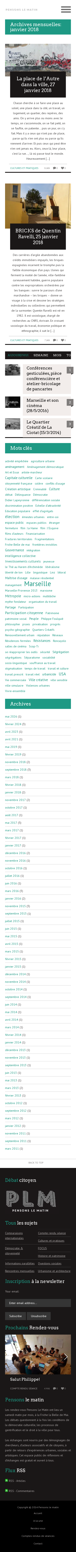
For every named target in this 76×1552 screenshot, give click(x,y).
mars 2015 (12, 951)
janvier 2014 (13, 1042)
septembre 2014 (16, 997)
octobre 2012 (14, 1103)
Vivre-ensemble (15, 691)
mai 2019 (11, 747)
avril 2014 (11, 1020)
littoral (62, 572)
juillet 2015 (12, 921)
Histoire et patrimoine (51, 1256)
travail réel (33, 674)
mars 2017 (12, 830)
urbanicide (49, 674)
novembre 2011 (15, 1133)
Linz (52, 572)
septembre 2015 (16, 913)
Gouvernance (14, 550)
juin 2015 (11, 929)
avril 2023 (11, 732)
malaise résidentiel (42, 578)
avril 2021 (11, 739)
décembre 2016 (15, 853)
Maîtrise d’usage (16, 578)
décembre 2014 (15, 974)
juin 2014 (11, 1004)
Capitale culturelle (19, 477)
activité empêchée (16, 461)
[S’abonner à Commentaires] (6, 1491)
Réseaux (57, 635)
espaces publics (36, 523)
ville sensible (58, 680)
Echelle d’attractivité (48, 506)
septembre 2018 (16, 769)
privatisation (40, 624)
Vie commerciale (15, 680)
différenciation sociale (46, 500)
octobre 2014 (14, 989)
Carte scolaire (44, 478)
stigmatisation (13, 668)
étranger (54, 523)
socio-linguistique (16, 663)
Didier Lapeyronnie (17, 500)
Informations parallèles (20, 1263)
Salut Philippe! (25, 1379)
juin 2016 (11, 883)
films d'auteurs (14, 534)
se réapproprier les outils (21, 652)
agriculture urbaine (43, 461)
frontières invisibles (44, 544)
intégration (33, 550)
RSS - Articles (17, 1481)
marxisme (46, 590)
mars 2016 (12, 891)
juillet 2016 (12, 876)
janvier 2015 (13, 966)
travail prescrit (14, 674)
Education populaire (17, 511)
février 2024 (13, 724)
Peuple (34, 618)
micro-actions (32, 596)
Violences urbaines (38, 685)
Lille (28, 572)
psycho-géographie (17, 630)
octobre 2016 (14, 868)
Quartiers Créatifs (43, 630)
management (13, 585)
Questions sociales (49, 1263)
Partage (10, 607)
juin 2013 (11, 1073)
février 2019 (13, 754)
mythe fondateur (15, 602)
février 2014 (13, 1035)
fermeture (11, 528)
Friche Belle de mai (17, 544)
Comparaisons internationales (14, 1235)
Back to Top (35, 1162)
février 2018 (13, 785)
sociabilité (48, 657)
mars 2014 (12, 1027)
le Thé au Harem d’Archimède (24, 567)
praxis (26, 624)
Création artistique (18, 489)
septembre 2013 (16, 1065)
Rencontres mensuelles (19, 1271)
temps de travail (35, 668)
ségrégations (13, 657)
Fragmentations (44, 539)
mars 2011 (12, 1148)
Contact (38, 1543)
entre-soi (52, 517)
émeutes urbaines (33, 517)
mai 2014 (11, 1012)
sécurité (45, 652)
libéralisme (52, 567)
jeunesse (48, 561)
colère (39, 483)
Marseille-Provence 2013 (21, 590)
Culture (54, 489)
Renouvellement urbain (19, 635)
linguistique (40, 572)
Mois (57, 355)
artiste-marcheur (32, 472)
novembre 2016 (15, 860)
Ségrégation (61, 652)
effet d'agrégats (43, 511)
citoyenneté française (18, 483)
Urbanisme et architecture (54, 1271)
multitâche (49, 596)
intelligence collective (20, 556)
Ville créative (38, 680)
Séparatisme (32, 657)
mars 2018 (12, 777)
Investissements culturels (23, 561)
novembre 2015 (15, 906)
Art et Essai (12, 472)
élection (12, 516)
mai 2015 (11, 936)
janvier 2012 (13, 1126)
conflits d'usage (55, 483)
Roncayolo (59, 641)
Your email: (12, 1291)
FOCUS (42, 1248)
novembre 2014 (15, 982)
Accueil (38, 1513)
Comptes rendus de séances (38, 1535)
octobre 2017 (14, 807)
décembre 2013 (15, 1050)
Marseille (37, 583)
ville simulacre (14, 685)
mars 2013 (12, 1088)
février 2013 (13, 1095)
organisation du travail (43, 602)
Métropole (13, 596)
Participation (26, 607)
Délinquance (23, 495)
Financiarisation (35, 534)
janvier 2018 (13, 792)
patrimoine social (16, 619)
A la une (38, 1520)
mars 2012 (12, 1118)
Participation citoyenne (24, 612)
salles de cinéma (15, 646)
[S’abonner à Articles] (6, 1481)
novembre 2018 (15, 762)
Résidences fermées (18, 641)
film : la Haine (29, 528)
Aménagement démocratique (45, 467)
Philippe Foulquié (52, 619)
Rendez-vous (38, 1528)
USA (62, 673)
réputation (43, 635)
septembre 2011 (16, 1141)
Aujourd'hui (18, 355)
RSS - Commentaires (21, 1491)
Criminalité (39, 489)
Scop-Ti (34, 646)
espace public (14, 522)
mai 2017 (11, 823)
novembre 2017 (15, 800)
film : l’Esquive (49, 528)
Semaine (41, 355)
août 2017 (11, 815)
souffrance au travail (43, 663)
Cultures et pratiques (24, 168)
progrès (55, 624)
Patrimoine (52, 613)
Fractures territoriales (18, 539)
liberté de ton (14, 572)
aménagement (14, 467)
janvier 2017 (13, 845)
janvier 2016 (13, 898)
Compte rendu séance (52, 1233)
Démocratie (40, 495)
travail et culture (58, 668)
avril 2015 (11, 944)
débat (8, 495)
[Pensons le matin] (21, 9)
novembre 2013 (15, 1057)
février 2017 (13, 838)
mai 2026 (11, 716)
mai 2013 (11, 1080)
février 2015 (13, 959)
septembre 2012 (16, 1111)
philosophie (12, 624)
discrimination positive (19, 506)
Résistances (41, 640)
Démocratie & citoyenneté (14, 1250)
